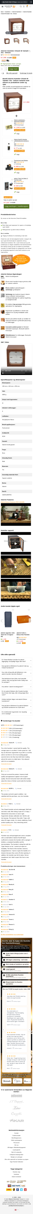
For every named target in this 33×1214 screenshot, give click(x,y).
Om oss (16, 1145)
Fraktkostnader (16, 1135)
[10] (12, 725)
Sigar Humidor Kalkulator (16, 1161)
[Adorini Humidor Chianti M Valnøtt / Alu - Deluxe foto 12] (16, 41)
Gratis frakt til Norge (16, 2)
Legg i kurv (13, 69)
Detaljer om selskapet (16, 1157)
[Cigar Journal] (17, 1081)
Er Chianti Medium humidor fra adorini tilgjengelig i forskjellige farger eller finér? (14, 660)
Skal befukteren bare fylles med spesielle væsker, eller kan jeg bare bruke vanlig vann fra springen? (15, 680)
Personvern (17, 1142)
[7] (7, 55)
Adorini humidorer (16, 1176)
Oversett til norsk (6, 764)
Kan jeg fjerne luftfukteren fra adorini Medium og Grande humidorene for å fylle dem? (15, 706)
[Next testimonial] (29, 1029)
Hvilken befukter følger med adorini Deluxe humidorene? (14, 700)
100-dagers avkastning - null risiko (17, 959)
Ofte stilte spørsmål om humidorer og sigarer (16, 1159)
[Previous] (2, 73)
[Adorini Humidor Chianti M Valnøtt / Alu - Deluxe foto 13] (26, 41)
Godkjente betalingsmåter (16, 1154)
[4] (5, 55)
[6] (6, 55)
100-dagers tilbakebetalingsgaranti (16, 1147)
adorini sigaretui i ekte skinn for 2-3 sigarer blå (8, 634)
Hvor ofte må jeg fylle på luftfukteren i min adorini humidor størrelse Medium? (14, 673)
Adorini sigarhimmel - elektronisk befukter (19, 120)
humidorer (16, 1174)
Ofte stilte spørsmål (11, 73)
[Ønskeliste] (30, 7)
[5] (23, 144)
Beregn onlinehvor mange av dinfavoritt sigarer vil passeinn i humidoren (21, 259)
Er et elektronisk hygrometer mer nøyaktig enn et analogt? (14, 712)
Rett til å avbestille (17, 1152)
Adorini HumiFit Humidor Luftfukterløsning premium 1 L (21, 141)
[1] (17, 144)
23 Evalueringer (15, 54)
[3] (4, 55)
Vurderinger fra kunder (26, 73)
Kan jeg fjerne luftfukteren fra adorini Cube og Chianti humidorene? (15, 666)
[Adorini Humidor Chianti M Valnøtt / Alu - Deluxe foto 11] (7, 41)
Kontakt (16, 1133)
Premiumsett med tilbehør (21, 160)
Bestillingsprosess (16, 1138)
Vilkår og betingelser (16, 1140)
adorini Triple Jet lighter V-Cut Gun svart (21, 179)
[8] (8, 55)
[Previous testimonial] (3, 1029)
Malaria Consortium (14, 1199)
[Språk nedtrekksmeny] (16, 1209)
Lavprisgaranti (10, 969)
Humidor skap (16, 1172)
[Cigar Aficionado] (7, 1081)
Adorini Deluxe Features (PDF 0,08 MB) (12, 502)
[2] (3, 55)
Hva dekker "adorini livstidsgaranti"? (12, 686)
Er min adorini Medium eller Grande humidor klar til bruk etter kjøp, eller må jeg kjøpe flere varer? (15, 692)
